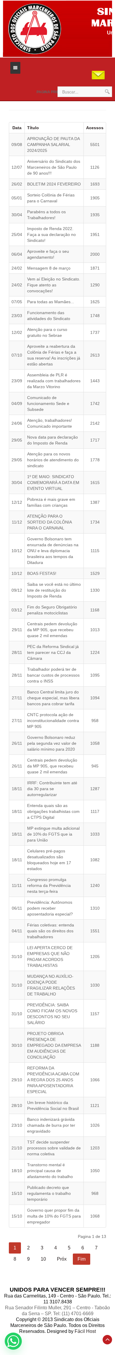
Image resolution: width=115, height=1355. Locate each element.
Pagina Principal (53, 92)
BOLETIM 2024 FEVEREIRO (54, 184)
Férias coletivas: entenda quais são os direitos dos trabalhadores (50, 931)
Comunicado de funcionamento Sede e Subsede (48, 403)
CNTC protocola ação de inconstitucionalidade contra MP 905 (53, 720)
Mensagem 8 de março (48, 268)
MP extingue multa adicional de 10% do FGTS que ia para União (53, 834)
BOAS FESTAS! (41, 573)
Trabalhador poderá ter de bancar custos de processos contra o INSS (53, 675)
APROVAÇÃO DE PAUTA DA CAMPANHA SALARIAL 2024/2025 (53, 144)
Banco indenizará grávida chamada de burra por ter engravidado (51, 1125)
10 (43, 1259)
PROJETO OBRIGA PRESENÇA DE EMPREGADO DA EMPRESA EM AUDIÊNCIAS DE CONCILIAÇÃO (54, 1045)
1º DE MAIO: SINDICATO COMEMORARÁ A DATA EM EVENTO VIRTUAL (53, 482)
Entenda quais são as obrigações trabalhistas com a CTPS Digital (53, 811)
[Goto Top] (107, 1339)
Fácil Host (85, 1331)
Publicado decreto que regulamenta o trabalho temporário (49, 1193)
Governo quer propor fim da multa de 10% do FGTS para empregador (54, 1216)
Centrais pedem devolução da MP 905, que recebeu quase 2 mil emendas (52, 629)
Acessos (95, 127)
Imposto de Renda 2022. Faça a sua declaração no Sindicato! (51, 234)
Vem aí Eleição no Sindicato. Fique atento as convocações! (53, 285)
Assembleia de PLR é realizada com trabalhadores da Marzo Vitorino (53, 381)
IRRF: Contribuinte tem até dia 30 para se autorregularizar (52, 788)
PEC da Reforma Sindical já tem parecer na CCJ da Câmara (53, 652)
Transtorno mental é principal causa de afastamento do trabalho (50, 1170)
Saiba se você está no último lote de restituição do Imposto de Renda (54, 590)
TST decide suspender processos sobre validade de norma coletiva (54, 1148)
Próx (62, 1259)
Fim (82, 1259)
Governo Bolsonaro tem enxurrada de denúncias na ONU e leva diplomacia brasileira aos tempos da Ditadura (52, 551)
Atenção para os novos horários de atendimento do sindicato (53, 460)
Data (17, 127)
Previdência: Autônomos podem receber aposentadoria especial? (50, 908)
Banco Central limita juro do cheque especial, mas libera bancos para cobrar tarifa (53, 698)
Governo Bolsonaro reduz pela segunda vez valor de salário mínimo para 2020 (51, 743)
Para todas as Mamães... (50, 301)
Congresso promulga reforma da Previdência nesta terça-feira (49, 885)
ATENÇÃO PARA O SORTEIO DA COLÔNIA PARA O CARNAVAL (49, 522)
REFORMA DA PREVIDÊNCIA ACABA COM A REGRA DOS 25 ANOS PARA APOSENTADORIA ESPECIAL (53, 1080)
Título (33, 127)
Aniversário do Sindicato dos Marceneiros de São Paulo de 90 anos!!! (53, 167)
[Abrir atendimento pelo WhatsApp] (13, 1341)
